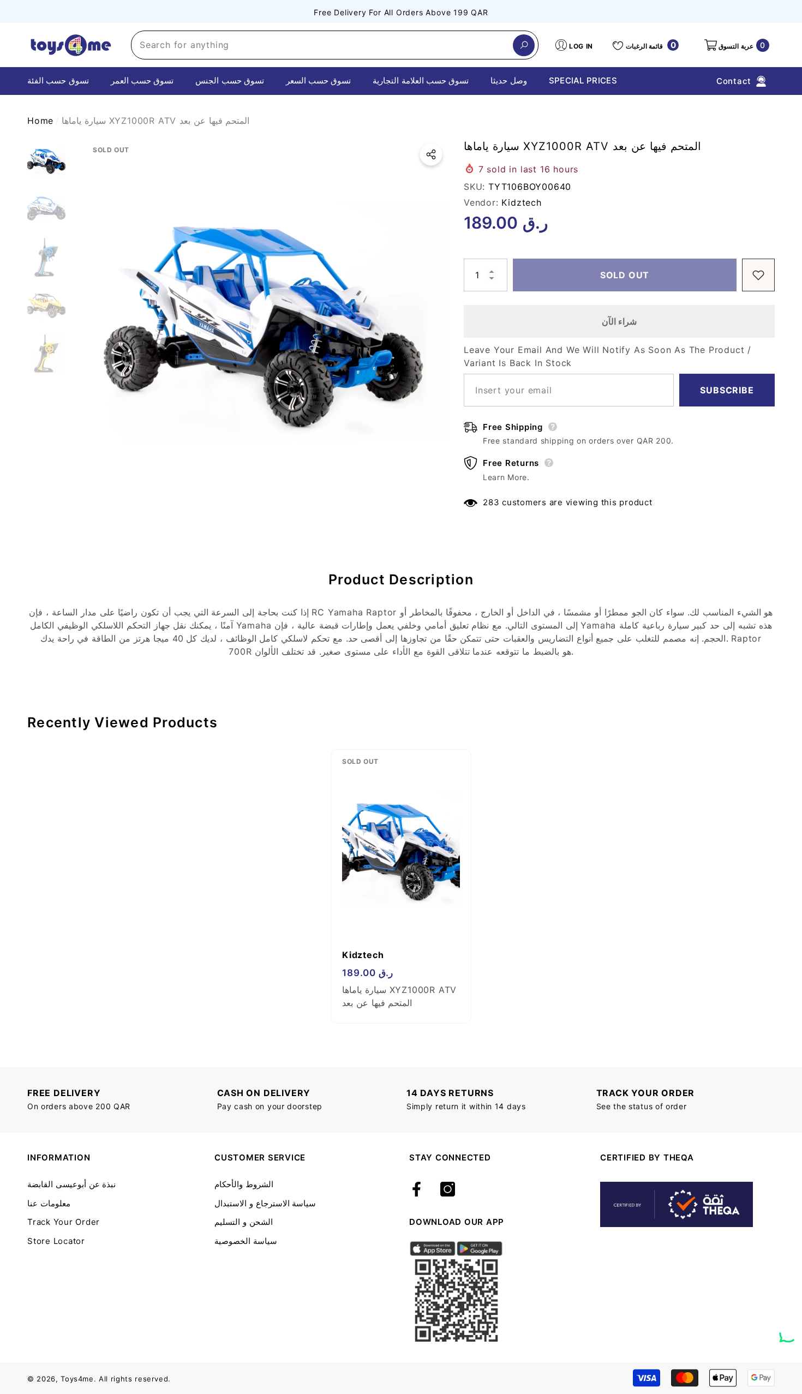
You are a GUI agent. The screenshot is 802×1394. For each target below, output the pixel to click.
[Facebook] (416, 1190)
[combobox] (322, 45)
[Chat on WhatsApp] (788, 1329)
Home (40, 120)
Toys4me (77, 1378)
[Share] (431, 154)
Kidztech (521, 202)
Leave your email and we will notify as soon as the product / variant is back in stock (607, 356)
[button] (736, 45)
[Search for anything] (334, 45)
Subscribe (726, 390)
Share (431, 154)
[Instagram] (447, 1190)
